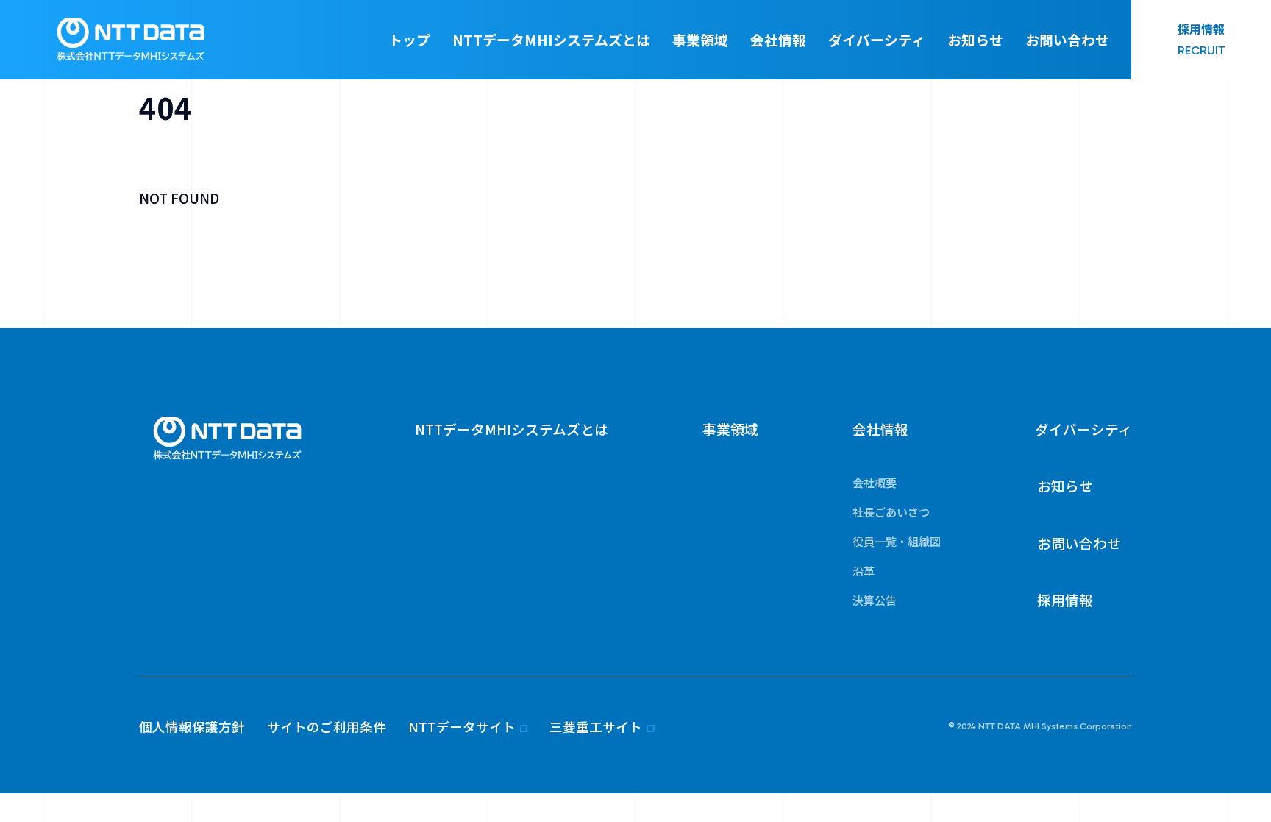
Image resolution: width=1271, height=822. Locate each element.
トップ (409, 39)
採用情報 (1065, 599)
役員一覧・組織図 (896, 541)
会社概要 (874, 482)
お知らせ (975, 39)
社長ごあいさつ (891, 512)
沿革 (863, 570)
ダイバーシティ (876, 39)
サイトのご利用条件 (326, 727)
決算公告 (874, 600)
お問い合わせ (1067, 39)
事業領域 (700, 39)
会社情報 (778, 39)
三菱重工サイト (595, 727)
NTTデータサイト (462, 727)
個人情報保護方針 (192, 727)
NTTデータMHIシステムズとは (551, 39)
